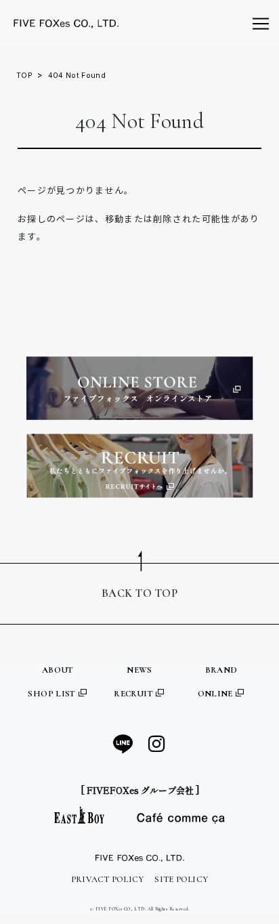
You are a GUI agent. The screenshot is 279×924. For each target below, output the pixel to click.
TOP (24, 75)
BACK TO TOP (139, 593)
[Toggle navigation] (260, 24)
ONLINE (216, 693)
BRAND (221, 670)
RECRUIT (134, 693)
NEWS (139, 670)
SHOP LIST (52, 693)
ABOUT (58, 670)
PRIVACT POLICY (107, 879)
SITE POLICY (181, 879)
